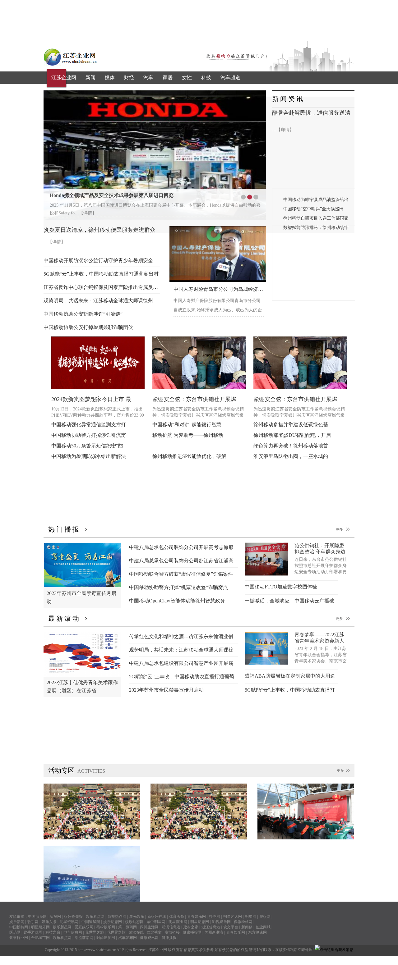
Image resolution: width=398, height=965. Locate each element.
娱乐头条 (49, 922)
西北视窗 (154, 932)
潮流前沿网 (84, 937)
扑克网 (214, 916)
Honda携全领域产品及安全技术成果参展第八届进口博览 (112, 195)
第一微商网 (127, 927)
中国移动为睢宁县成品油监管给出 (316, 199)
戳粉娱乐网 (105, 927)
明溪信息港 (171, 927)
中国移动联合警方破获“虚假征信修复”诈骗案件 (181, 574)
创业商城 (263, 927)
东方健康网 (257, 932)
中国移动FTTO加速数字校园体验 (281, 586)
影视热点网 (117, 916)
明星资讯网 (69, 922)
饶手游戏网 (33, 932)
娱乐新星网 (62, 927)
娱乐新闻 (16, 922)
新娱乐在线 (156, 916)
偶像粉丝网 (243, 922)
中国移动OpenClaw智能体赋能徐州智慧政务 (177, 600)
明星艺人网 (232, 916)
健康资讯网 (149, 937)
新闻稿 (246, 927)
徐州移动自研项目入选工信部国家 (316, 218)
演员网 (55, 916)
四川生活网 (149, 927)
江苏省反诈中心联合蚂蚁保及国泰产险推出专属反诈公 (103, 287)
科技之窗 (52, 932)
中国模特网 (18, 927)
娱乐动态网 (112, 922)
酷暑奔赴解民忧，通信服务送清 (311, 113)
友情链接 (172, 932)
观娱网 (265, 916)
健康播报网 (192, 932)
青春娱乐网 (196, 916)
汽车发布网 (127, 937)
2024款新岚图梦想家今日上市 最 (91, 399)
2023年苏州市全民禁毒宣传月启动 (166, 690)
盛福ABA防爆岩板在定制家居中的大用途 (290, 676)
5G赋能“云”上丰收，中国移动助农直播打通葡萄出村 (101, 274)
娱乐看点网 (95, 916)
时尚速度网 (105, 937)
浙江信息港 (210, 927)
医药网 (15, 932)
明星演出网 (178, 922)
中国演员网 (37, 916)
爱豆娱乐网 (84, 927)
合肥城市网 (40, 937)
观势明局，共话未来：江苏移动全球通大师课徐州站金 (103, 300)
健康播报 (169, 937)
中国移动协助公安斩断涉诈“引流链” (83, 314)
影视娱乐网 (221, 922)
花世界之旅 (94, 932)
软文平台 (230, 927)
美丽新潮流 (214, 932)
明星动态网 (199, 922)
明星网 (250, 916)
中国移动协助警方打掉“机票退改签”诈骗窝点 (178, 587)
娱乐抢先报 (73, 916)
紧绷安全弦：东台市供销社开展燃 (194, 399)
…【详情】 (283, 129)
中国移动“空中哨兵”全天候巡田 (313, 209)
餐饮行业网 (18, 937)
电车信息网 (72, 932)
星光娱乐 (136, 916)
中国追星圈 (90, 922)
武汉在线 (136, 932)
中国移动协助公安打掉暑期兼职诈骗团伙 (88, 327)
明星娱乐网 (40, 927)
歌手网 (33, 922)
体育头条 (176, 916)
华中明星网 (156, 922)
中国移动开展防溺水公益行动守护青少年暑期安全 (98, 260)
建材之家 (190, 927)
